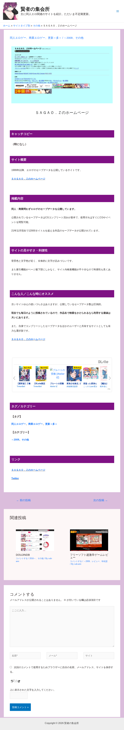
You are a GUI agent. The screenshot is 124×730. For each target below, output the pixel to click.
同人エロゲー (18, 37)
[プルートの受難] (57, 373)
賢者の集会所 (35, 9)
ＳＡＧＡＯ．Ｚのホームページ (28, 178)
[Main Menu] (117, 11)
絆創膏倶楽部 (72, 386)
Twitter (15, 478)
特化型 (105, 561)
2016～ (32, 558)
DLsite (103, 362)
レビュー (96, 561)
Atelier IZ (53, 386)
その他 (79, 37)
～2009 (68, 37)
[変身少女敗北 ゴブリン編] (74, 374)
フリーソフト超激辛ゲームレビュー (89, 556)
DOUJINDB (23, 554)
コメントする (22, 558)
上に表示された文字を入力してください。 (33, 689)
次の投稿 (100, 500)
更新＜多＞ (55, 37)
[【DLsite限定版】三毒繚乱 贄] (41, 374)
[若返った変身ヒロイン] (90, 373)
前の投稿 (23, 500)
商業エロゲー (37, 37)
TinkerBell (21, 386)
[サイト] (98, 656)
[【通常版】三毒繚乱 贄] (24, 374)
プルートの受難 (57, 383)
